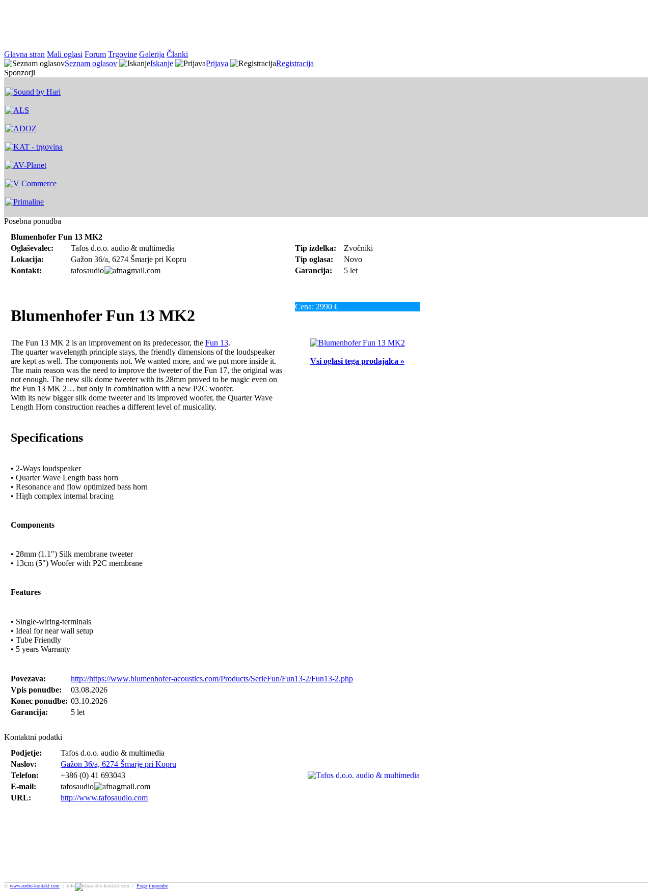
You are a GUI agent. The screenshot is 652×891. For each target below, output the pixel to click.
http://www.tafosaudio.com (104, 797)
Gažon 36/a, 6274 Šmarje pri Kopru (118, 764)
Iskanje (161, 63)
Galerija (152, 54)
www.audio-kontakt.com (35, 885)
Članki (177, 54)
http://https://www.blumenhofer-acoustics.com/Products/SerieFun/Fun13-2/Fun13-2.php (212, 678)
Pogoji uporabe (152, 885)
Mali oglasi (65, 54)
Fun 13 (216, 342)
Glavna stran (24, 54)
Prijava (217, 63)
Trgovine (122, 54)
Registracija (295, 63)
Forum (95, 54)
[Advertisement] (189, 27)
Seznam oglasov (91, 63)
